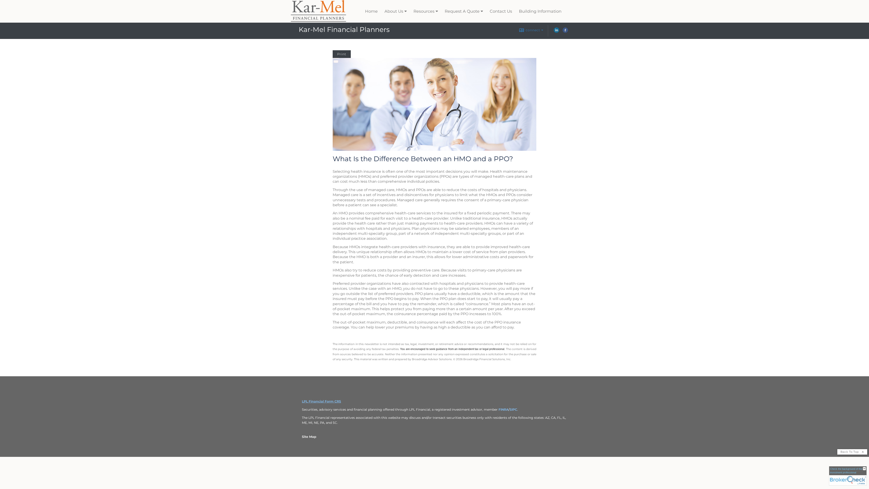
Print (341, 54)
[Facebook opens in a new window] (565, 32)
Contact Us (501, 11)
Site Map (309, 437)
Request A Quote (462, 11)
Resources (423, 11)
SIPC (513, 410)
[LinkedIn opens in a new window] (556, 32)
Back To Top (850, 451)
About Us (393, 11)
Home (371, 11)
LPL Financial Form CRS (321, 401)
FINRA (504, 410)
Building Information (540, 11)
